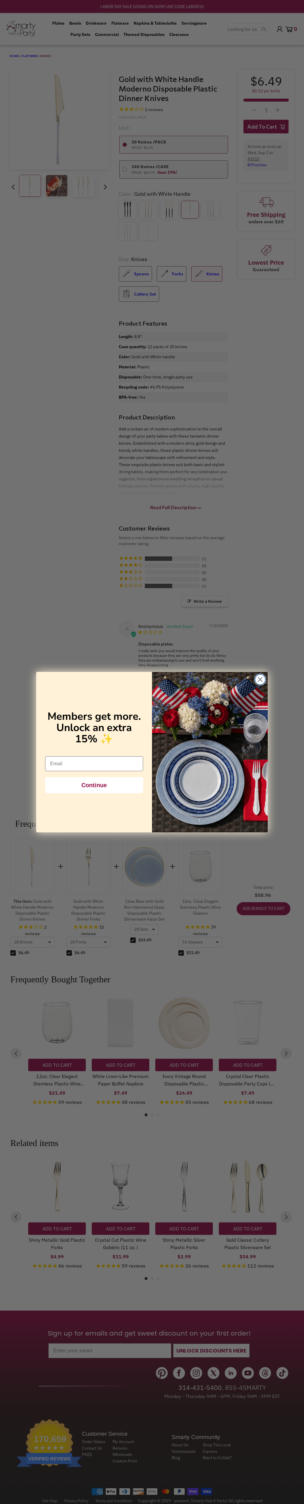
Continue (94, 785)
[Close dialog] (260, 679)
